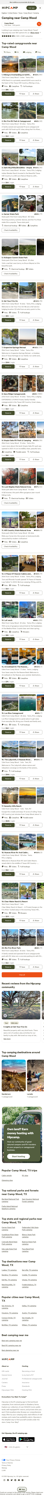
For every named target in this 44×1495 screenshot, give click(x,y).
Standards (26, 1386)
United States (12, 13)
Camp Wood (28, 13)
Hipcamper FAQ (8, 1390)
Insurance (25, 1382)
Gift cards (5, 1371)
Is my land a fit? (28, 1375)
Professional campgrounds (32, 1378)
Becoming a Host (28, 1371)
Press (4, 1386)
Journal (4, 1378)
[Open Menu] (40, 8)
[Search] (39, 24)
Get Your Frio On (20, 1026)
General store (7, 1375)
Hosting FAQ (27, 1390)
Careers (4, 1382)
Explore (4, 13)
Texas (20, 13)
